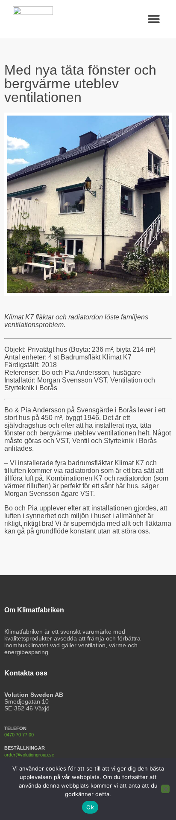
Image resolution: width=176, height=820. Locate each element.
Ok (90, 807)
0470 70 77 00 (19, 734)
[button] (153, 19)
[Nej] (165, 789)
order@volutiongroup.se (29, 754)
